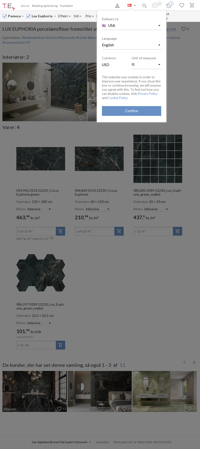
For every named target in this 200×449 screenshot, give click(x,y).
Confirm (131, 111)
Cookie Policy (117, 98)
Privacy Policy (148, 94)
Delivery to (110, 19)
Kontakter (66, 6)
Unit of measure (144, 58)
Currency (109, 58)
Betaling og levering (45, 6)
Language (109, 38)
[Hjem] (8, 7)
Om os (25, 6)
